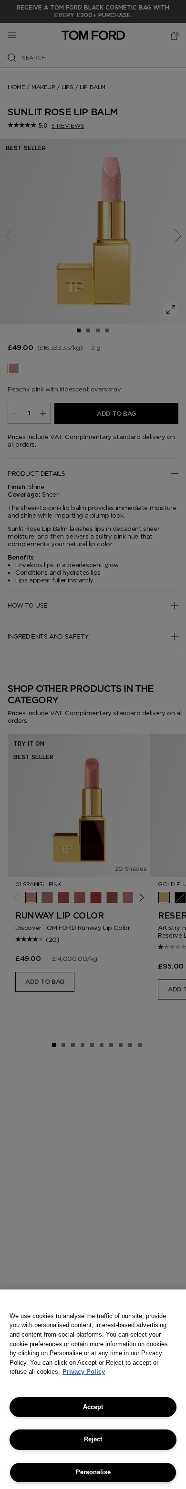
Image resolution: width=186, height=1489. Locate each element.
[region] (93, 1389)
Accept (93, 1406)
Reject (93, 1439)
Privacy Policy (83, 1371)
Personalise (93, 1472)
